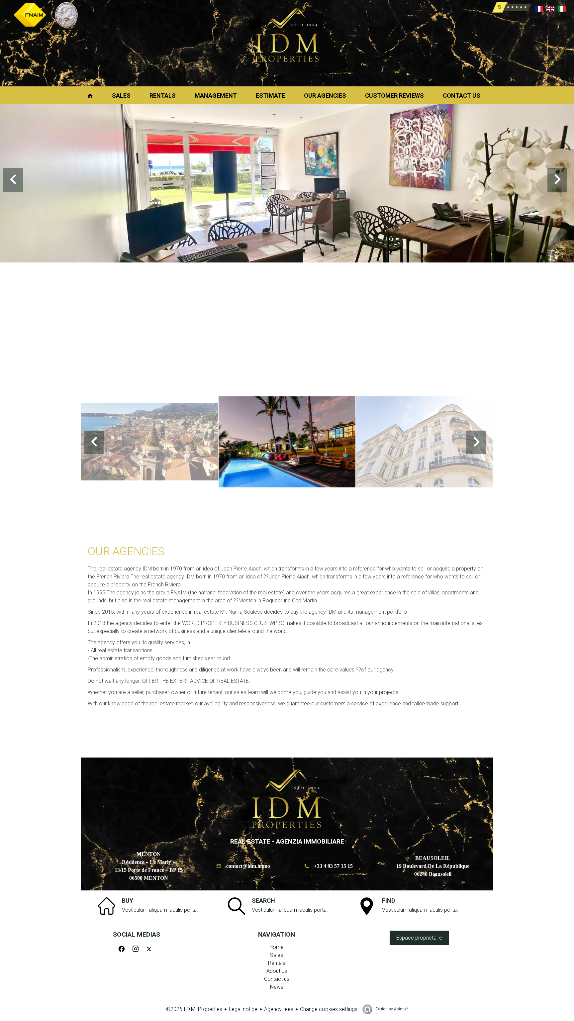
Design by (391, 1009)
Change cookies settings (328, 1009)
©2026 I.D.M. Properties (194, 1009)
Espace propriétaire (419, 938)
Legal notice (243, 1009)
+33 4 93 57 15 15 (333, 866)
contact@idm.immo (248, 866)
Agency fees (278, 1009)
